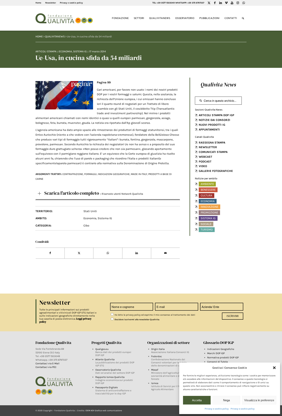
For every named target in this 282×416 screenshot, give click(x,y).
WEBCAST (205, 156)
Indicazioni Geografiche (220, 349)
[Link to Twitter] (209, 3)
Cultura (206, 195)
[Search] (243, 18)
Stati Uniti (90, 211)
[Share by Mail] (165, 253)
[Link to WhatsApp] (244, 3)
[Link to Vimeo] (226, 3)
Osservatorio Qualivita (108, 369)
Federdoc (156, 356)
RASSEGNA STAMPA (212, 142)
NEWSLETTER (208, 147)
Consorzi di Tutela (217, 361)
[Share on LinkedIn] (136, 253)
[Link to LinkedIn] (220, 3)
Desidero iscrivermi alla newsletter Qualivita (136, 319)
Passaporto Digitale (106, 387)
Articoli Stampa (45, 51)
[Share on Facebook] (50, 253)
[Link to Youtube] (232, 3)
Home (38, 3)
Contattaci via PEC (45, 367)
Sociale (206, 224)
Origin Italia (158, 349)
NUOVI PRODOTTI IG (212, 124)
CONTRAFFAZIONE (72, 174)
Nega (226, 400)
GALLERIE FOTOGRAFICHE (216, 171)
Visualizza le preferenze (259, 400)
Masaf (154, 369)
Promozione (209, 212)
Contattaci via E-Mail (47, 363)
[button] (274, 368)
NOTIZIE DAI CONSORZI (214, 120)
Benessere (208, 189)
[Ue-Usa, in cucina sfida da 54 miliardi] (64, 95)
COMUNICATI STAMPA (213, 152)
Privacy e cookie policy (217, 408)
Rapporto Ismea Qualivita (110, 377)
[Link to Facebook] (215, 3)
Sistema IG (80, 51)
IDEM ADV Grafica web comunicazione (103, 410)
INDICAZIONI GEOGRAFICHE (114, 174)
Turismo (207, 229)
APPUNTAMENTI (209, 129)
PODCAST (205, 161)
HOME (39, 36)
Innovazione (209, 206)
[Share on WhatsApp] (107, 253)
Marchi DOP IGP (216, 353)
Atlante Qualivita (105, 359)
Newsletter (50, 3)
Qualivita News (218, 84)
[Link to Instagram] (238, 3)
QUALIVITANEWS (55, 36)
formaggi (90, 174)
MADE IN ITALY (139, 174)
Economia (65, 51)
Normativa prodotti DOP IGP (223, 357)
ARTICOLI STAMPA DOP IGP (216, 115)
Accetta (197, 400)
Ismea (154, 383)
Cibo (86, 225)
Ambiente (207, 184)
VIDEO (203, 166)
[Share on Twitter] (79, 253)
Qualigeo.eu (102, 349)
